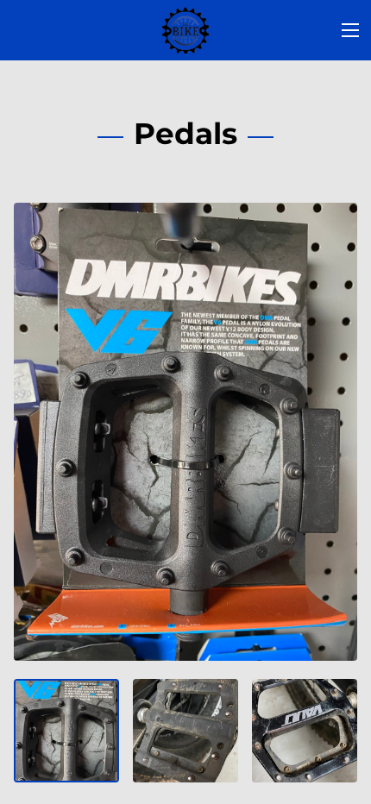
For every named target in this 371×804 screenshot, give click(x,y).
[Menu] (350, 30)
